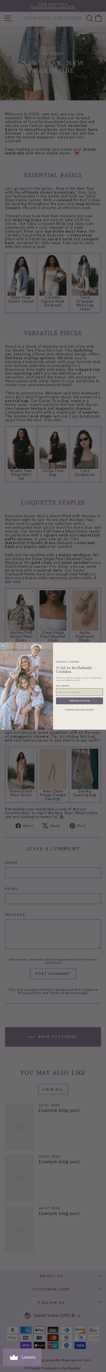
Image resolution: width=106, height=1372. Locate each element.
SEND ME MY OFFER (79, 700)
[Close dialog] (3, 645)
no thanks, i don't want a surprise (79, 709)
